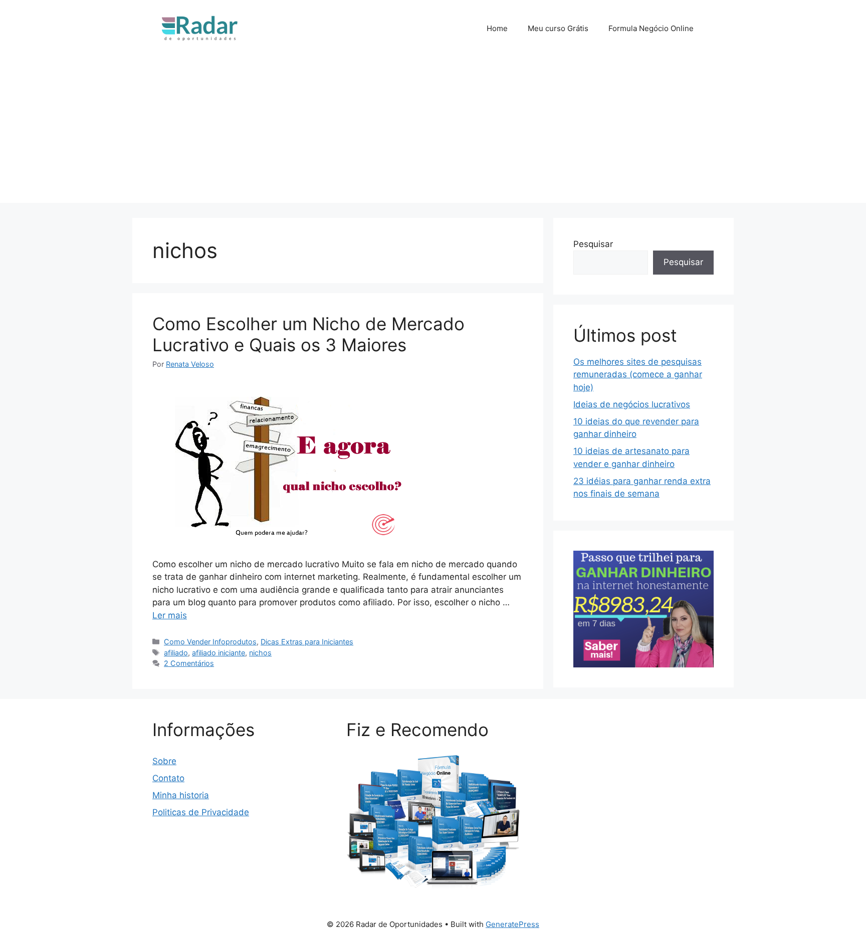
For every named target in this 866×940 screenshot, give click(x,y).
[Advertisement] (433, 133)
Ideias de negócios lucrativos (631, 404)
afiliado (176, 652)
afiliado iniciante (218, 652)
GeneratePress (512, 924)
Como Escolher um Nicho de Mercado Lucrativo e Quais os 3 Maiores (308, 334)
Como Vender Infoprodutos (210, 641)
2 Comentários (189, 663)
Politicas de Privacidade (200, 812)
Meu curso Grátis (558, 28)
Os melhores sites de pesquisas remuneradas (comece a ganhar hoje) (637, 374)
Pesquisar (593, 244)
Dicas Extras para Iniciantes (307, 641)
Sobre (164, 761)
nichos (260, 652)
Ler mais (169, 615)
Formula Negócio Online (651, 28)
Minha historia (180, 795)
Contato (168, 778)
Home (497, 28)
